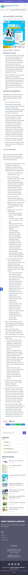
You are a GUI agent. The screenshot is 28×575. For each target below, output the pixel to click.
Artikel (7, 445)
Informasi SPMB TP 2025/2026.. (17, 475)
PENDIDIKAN (8, 449)
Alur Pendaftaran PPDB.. (15, 465)
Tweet (13, 424)
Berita (3, 535)
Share (8, 424)
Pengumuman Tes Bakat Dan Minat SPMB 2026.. (16, 490)
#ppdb (12, 421)
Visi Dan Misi (5, 539)
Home (2, 9)
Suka (6, 421)
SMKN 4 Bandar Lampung (16, 570)
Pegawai (4, 537)
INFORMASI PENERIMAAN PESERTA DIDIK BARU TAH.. (16, 484)
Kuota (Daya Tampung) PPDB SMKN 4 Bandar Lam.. (17, 497)
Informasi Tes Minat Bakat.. (16, 460)
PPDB (7, 9)
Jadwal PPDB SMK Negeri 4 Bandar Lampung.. (16, 508)
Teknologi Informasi (10, 452)
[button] (1, 289)
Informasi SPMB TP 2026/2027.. (17, 502)
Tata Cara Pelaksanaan (9, 149)
